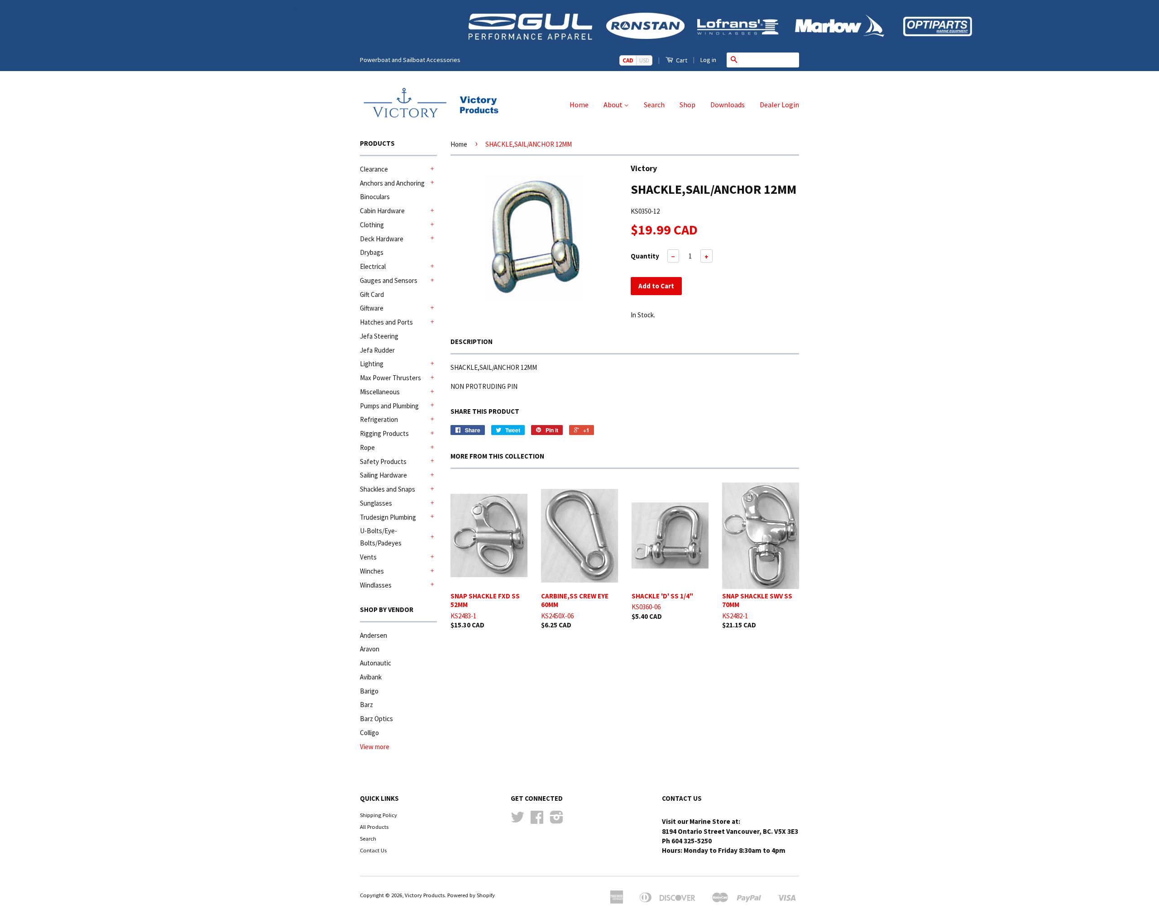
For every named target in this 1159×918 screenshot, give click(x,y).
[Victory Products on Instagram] (557, 820)
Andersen (373, 635)
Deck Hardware (381, 238)
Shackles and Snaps (387, 489)
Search (654, 104)
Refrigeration (379, 419)
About (613, 104)
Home (579, 104)
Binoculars (375, 196)
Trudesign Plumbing (388, 517)
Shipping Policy (378, 814)
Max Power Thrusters (390, 377)
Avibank (371, 677)
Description (471, 341)
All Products (374, 826)
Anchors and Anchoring (392, 183)
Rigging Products (384, 433)
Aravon (369, 649)
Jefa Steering (379, 336)
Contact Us (373, 850)
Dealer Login (779, 104)
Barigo (369, 691)
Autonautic (375, 663)
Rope (367, 447)
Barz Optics (376, 718)
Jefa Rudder (377, 350)
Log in (708, 60)
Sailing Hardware (383, 475)
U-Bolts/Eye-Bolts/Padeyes (381, 536)
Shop (687, 104)
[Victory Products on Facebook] (537, 820)
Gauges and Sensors (388, 280)
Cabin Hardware (382, 210)
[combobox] (770, 60)
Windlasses (376, 585)
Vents (368, 557)
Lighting (371, 363)
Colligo (369, 732)
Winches (372, 571)
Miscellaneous (380, 391)
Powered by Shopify (471, 895)
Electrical (373, 266)
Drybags (371, 252)
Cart (681, 60)
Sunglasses (376, 503)
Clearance (374, 169)
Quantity (645, 256)
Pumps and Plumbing (389, 406)
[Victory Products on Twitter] (517, 820)
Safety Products (383, 461)
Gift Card (372, 294)
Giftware (371, 308)
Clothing (372, 224)
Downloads (727, 104)
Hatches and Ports (386, 322)
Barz (366, 704)
